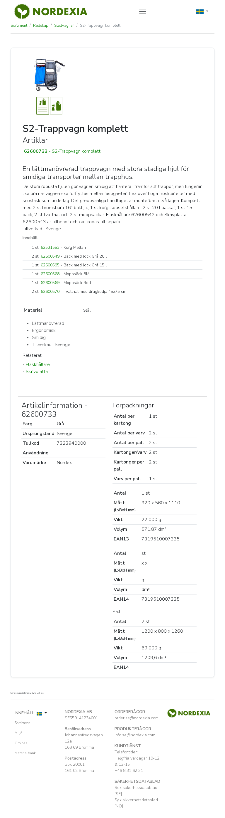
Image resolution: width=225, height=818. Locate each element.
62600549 (50, 256)
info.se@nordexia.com (135, 735)
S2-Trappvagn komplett (100, 25)
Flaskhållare (38, 364)
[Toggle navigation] (143, 11)
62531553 (50, 247)
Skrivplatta (37, 371)
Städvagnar (64, 25)
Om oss (21, 743)
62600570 (50, 291)
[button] (112, 151)
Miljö (18, 732)
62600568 (50, 274)
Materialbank (25, 753)
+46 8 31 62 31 (129, 770)
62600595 (50, 265)
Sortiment (19, 25)
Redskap (40, 25)
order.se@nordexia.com (136, 718)
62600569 (50, 282)
